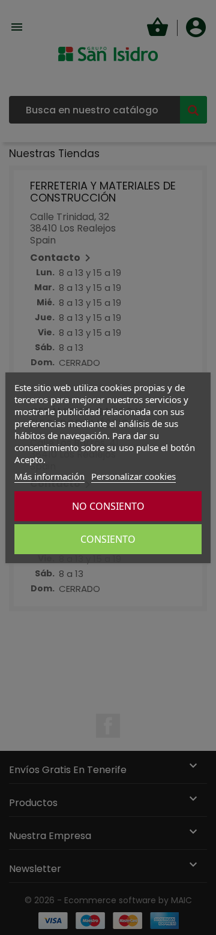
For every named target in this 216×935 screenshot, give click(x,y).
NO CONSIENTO (108, 506)
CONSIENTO (108, 539)
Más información (49, 476)
